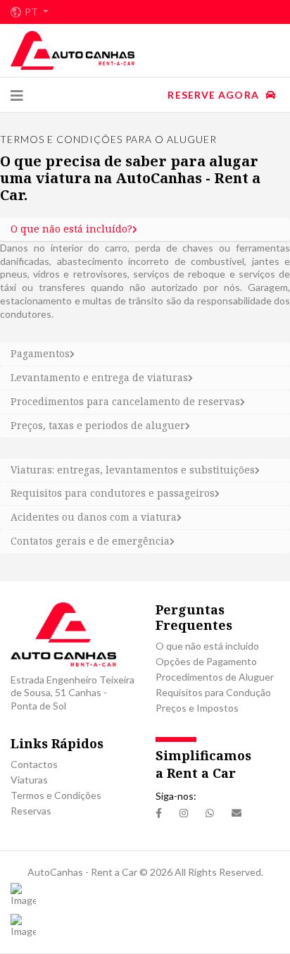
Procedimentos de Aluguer (215, 677)
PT (32, 12)
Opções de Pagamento (206, 661)
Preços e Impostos (197, 708)
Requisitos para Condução (213, 692)
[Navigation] (17, 95)
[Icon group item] (159, 813)
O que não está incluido (207, 646)
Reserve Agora (214, 95)
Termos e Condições (56, 795)
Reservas (31, 811)
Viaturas (29, 780)
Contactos (34, 764)
